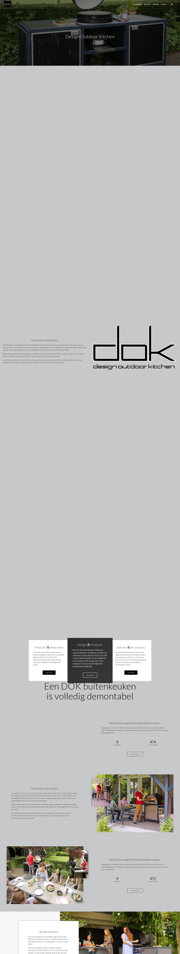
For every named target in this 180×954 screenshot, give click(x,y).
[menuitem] (137, 4)
